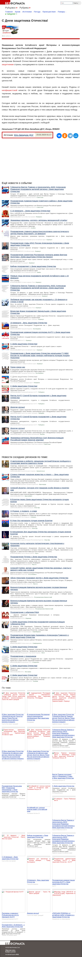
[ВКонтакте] (59, 135)
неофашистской (9, 90)
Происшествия (49, 12)
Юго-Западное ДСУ (23, 135)
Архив (17, 12)
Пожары (61, 12)
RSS (17, 954)
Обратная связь (10, 950)
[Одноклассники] (64, 135)
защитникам (8, 64)
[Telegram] (70, 135)
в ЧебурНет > (11, 14)
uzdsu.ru (8, 36)
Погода (37, 12)
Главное (9, 12)
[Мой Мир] (75, 135)
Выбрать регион (10, 952)
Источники (27, 12)
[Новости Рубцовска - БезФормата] (13, 2)
